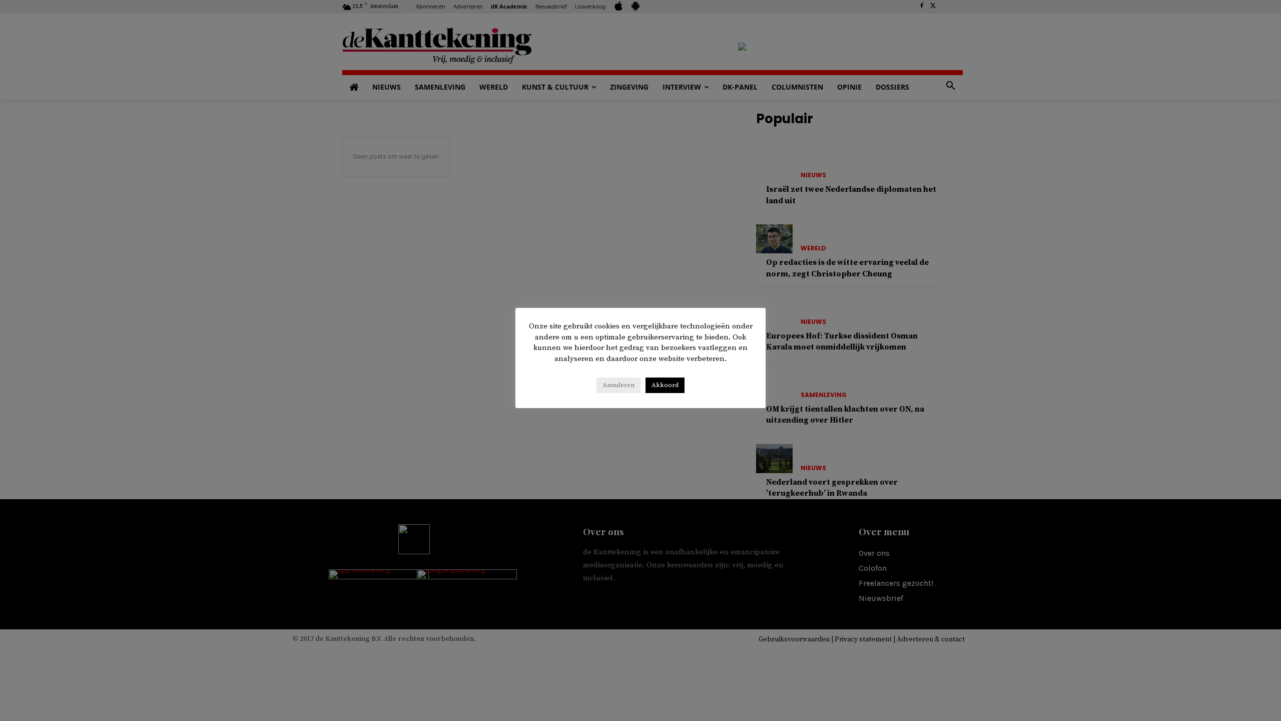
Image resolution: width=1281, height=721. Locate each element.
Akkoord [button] (665, 385)
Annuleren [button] (618, 385)
